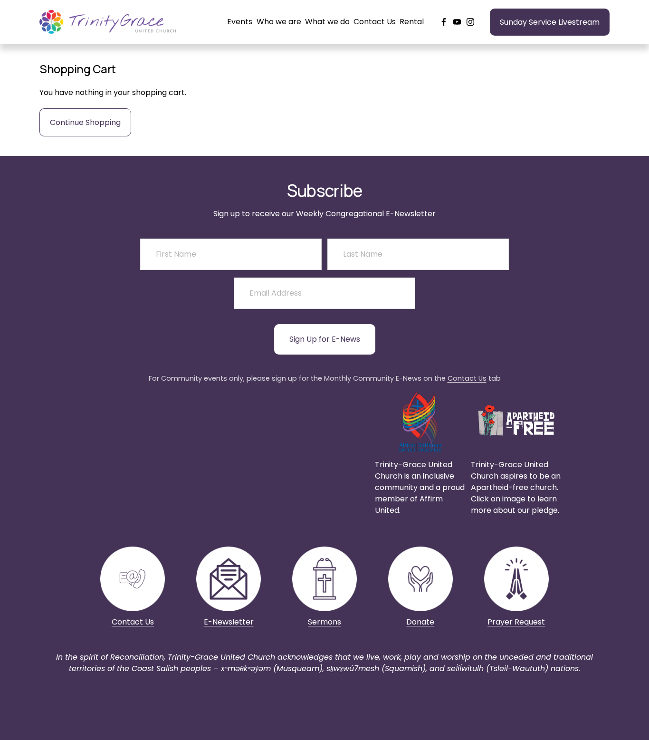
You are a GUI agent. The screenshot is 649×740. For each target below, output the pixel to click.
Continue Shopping (85, 122)
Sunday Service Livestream (550, 22)
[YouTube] (457, 22)
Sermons (324, 621)
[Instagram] (470, 22)
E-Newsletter (229, 621)
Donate (420, 621)
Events (239, 21)
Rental (412, 21)
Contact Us (374, 21)
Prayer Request (516, 621)
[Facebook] (444, 22)
